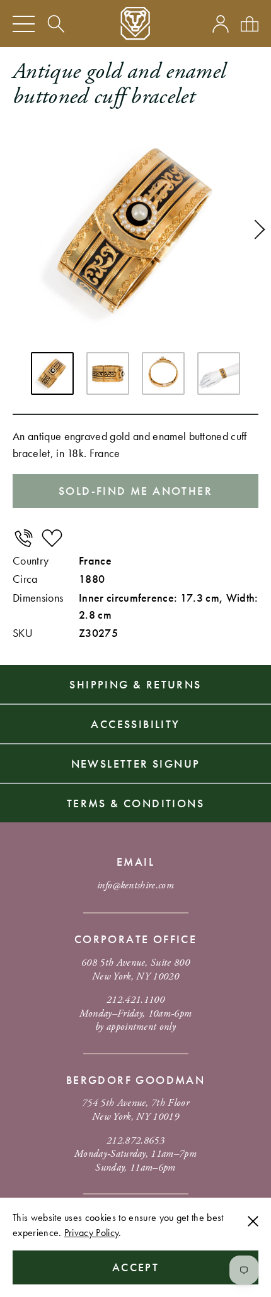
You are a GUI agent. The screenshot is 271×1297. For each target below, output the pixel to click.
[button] (255, 229)
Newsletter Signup (135, 763)
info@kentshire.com (135, 885)
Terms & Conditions (135, 803)
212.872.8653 (135, 1140)
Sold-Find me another (135, 490)
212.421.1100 (135, 1000)
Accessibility (135, 724)
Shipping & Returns (135, 684)
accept (135, 1267)
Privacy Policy (91, 1232)
